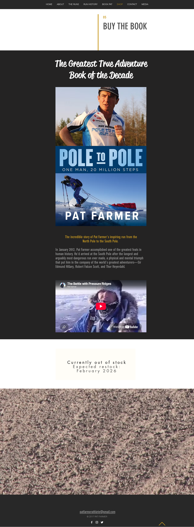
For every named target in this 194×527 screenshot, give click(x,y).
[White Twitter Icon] (102, 522)
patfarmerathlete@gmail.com (97, 512)
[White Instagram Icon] (97, 522)
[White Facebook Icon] (91, 522)
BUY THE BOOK (125, 26)
